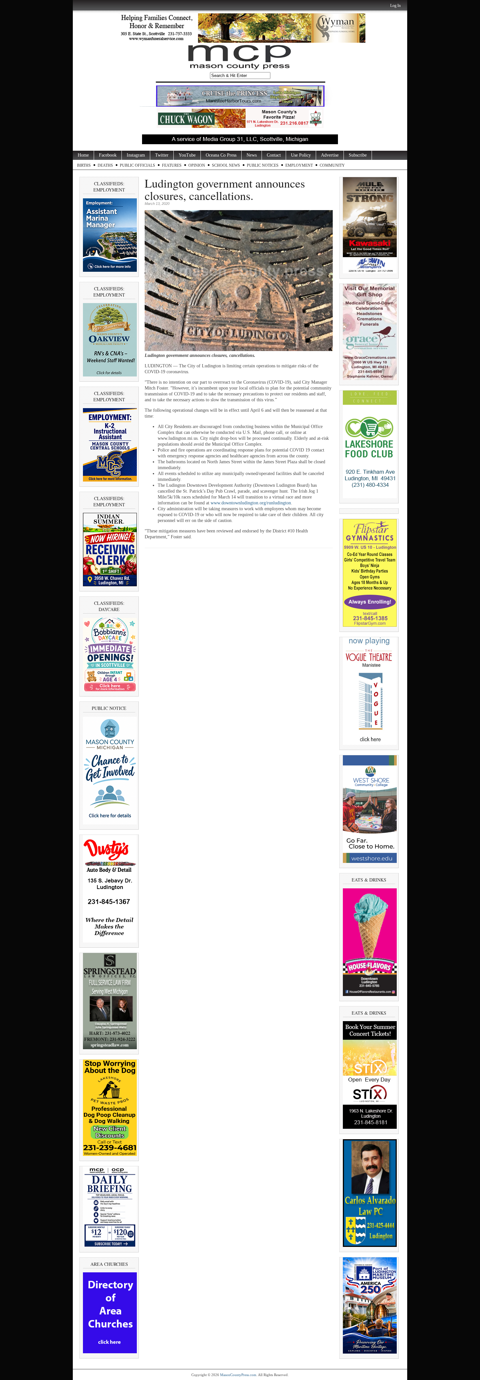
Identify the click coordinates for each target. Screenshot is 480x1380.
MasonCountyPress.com (238, 1375)
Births (84, 165)
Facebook (108, 155)
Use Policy (301, 155)
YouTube (187, 155)
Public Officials (137, 165)
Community (332, 165)
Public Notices (263, 165)
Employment (299, 165)
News (252, 155)
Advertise (330, 155)
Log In (395, 5)
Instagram (136, 155)
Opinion (196, 165)
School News (226, 165)
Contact (274, 155)
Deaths (105, 165)
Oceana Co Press (221, 155)
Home (83, 155)
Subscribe (358, 155)
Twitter (161, 155)
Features (172, 165)
